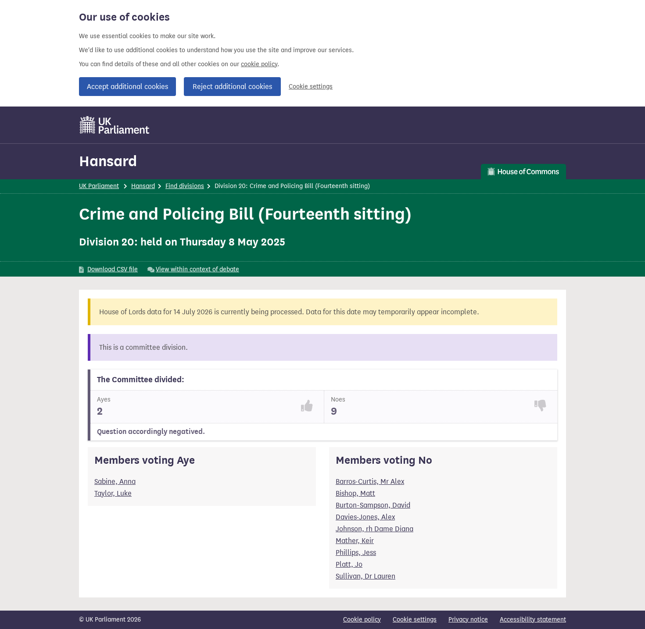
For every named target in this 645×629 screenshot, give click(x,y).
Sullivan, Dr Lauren (365, 576)
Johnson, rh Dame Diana (374, 529)
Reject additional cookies (232, 86)
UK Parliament (99, 186)
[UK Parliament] (114, 125)
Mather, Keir (355, 541)
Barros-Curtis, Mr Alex (370, 481)
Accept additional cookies (127, 86)
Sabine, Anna (115, 481)
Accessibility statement (533, 619)
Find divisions (184, 186)
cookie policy (259, 64)
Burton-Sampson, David (373, 505)
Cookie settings (311, 86)
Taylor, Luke (113, 493)
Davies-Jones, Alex (365, 517)
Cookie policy (362, 619)
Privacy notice (468, 619)
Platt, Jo (349, 564)
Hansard (108, 161)
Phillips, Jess (356, 552)
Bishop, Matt (355, 493)
